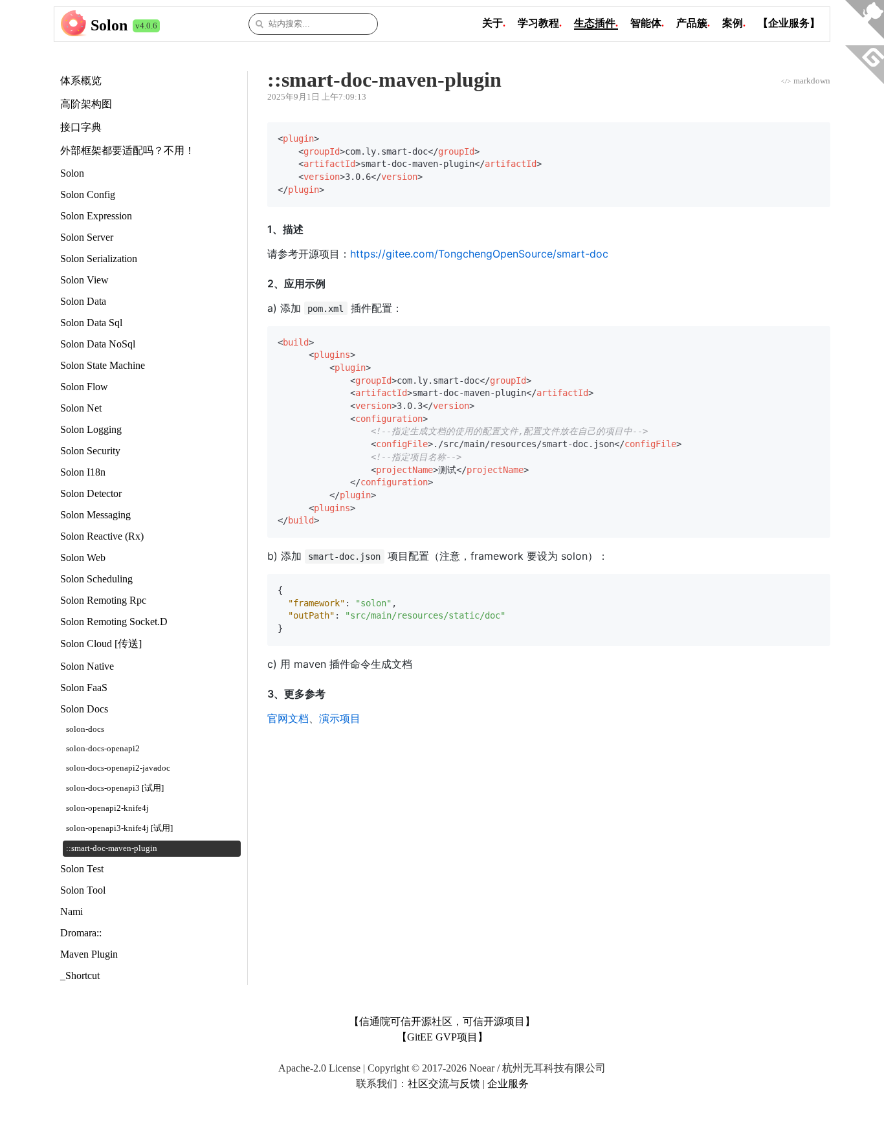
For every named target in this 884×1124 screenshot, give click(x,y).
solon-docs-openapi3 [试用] (115, 788)
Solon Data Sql (91, 322)
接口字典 (81, 127)
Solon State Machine (102, 365)
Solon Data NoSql (97, 343)
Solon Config (87, 194)
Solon (109, 25)
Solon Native (87, 666)
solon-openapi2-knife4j (107, 808)
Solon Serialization (98, 258)
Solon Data (83, 301)
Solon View (84, 279)
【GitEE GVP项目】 (442, 1036)
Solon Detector (91, 493)
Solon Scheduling (96, 578)
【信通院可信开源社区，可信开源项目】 (442, 1021)
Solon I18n (82, 472)
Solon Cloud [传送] (101, 643)
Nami (71, 911)
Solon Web (82, 557)
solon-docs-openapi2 (103, 748)
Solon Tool (82, 890)
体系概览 (81, 80)
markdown (805, 80)
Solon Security (90, 450)
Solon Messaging (95, 514)
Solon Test (82, 868)
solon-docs (85, 729)
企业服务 (508, 1083)
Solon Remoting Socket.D (114, 621)
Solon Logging (91, 429)
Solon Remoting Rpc (103, 600)
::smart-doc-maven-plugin (111, 848)
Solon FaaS (83, 687)
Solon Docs (84, 708)
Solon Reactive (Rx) (102, 536)
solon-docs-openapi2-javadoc (118, 768)
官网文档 (288, 718)
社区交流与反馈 (444, 1083)
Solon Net (81, 407)
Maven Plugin (89, 954)
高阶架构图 (86, 103)
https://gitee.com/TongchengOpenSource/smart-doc (479, 253)
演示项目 (339, 718)
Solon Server (86, 237)
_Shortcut (80, 975)
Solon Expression (96, 215)
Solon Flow (84, 386)
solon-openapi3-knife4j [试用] (119, 828)
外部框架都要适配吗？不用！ (127, 150)
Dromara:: (81, 932)
